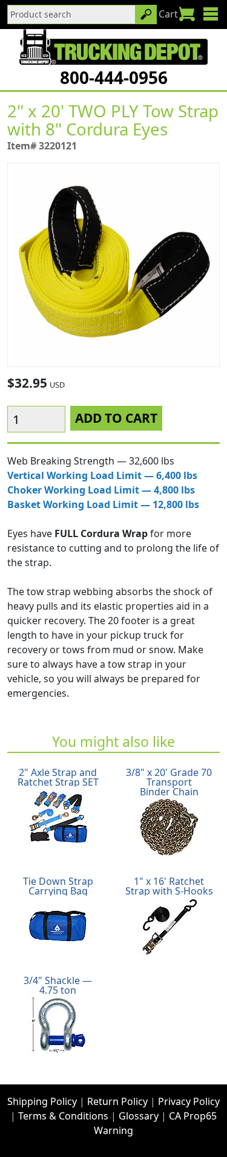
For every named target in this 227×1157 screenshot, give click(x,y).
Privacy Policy (189, 1101)
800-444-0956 (114, 77)
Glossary (139, 1116)
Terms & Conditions (63, 1116)
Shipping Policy (42, 1101)
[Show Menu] (210, 14)
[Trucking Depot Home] (113, 46)
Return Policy (117, 1101)
